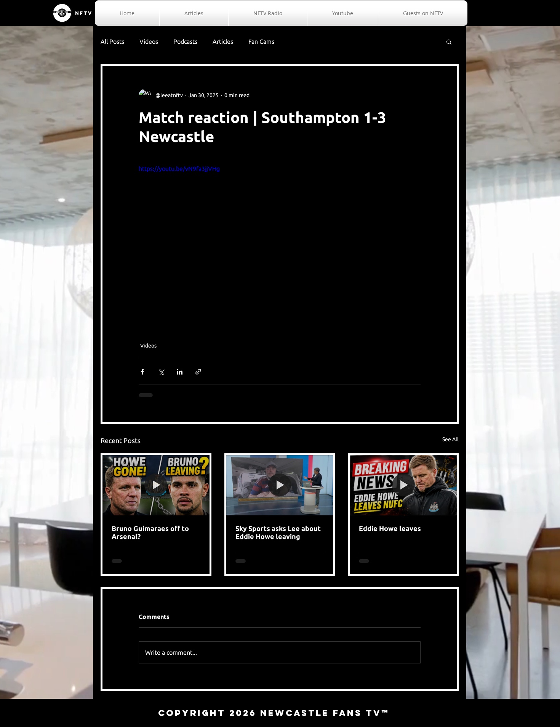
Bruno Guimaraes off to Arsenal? (150, 532)
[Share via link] (198, 371)
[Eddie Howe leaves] (403, 485)
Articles (223, 41)
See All (450, 439)
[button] (449, 41)
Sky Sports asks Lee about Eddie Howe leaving (278, 532)
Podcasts (185, 41)
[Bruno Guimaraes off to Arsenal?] (156, 485)
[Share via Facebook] (142, 371)
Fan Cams (261, 41)
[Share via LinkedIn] (179, 371)
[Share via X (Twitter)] (161, 371)
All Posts (112, 41)
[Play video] (280, 243)
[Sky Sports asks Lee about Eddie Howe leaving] (279, 485)
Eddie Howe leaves (390, 528)
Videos (148, 41)
